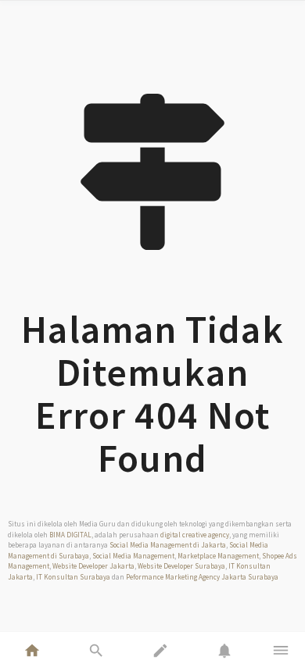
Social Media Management (133, 555)
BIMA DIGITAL (70, 534)
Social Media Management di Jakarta (167, 544)
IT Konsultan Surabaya (73, 576)
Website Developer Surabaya (181, 566)
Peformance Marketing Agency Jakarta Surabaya (202, 576)
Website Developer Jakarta (93, 566)
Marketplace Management (218, 555)
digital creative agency (194, 534)
